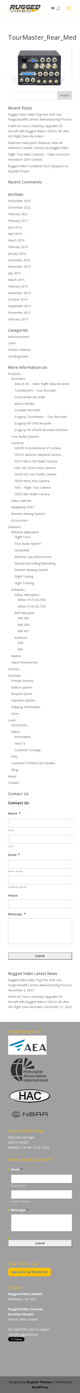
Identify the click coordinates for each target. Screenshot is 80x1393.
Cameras (17, 443)
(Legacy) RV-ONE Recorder (33, 423)
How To (20, 743)
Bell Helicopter (25, 613)
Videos (15, 732)
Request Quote (21, 694)
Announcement (18, 337)
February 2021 (18, 214)
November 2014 (19, 293)
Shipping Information (25, 707)
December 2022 (19, 207)
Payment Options (23, 700)
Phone (13, 896)
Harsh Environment (24, 662)
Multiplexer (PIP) (22, 507)
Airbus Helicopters (27, 595)
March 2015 (16, 280)
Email (14, 855)
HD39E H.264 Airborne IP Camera (38, 448)
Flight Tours (23, 537)
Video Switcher (21, 501)
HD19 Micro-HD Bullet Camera (36, 461)
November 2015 (19, 266)
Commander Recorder (30, 397)
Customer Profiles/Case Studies (33, 763)
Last (10, 846)
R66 (20, 649)
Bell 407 (23, 631)
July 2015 (14, 273)
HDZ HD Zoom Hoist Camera (35, 468)
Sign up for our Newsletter (29, 1272)
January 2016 (17, 253)
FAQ (14, 756)
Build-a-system (21, 687)
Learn (12, 343)
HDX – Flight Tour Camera (33, 487)
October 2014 (17, 299)
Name (14, 813)
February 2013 (18, 319)
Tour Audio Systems (25, 436)
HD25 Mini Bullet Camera (32, 494)
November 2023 (19, 201)
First (11, 830)
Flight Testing (24, 576)
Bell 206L (24, 625)
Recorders (18, 379)
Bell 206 (23, 618)
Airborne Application (25, 532)
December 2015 (19, 260)
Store (15, 714)
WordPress (40, 1387)
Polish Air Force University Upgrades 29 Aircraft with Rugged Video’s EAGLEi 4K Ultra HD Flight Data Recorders (38, 131)
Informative (23, 737)
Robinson (21, 638)
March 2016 (16, 240)
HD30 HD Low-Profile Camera (35, 474)
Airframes (18, 590)
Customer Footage (28, 750)
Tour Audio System (28, 544)
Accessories (19, 520)
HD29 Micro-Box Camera (32, 481)
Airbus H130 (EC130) (32, 606)
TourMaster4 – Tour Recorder (35, 390)
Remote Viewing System (28, 514)
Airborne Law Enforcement (33, 557)
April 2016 (15, 234)
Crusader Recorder (27, 410)
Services (13, 669)
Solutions (14, 527)
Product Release (19, 350)
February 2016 (18, 247)
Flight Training (24, 583)
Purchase (14, 676)
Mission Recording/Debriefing (35, 563)
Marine (16, 656)
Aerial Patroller (25, 404)
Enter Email (15, 871)
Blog (14, 770)
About (12, 776)
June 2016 (15, 227)
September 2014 (19, 306)
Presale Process (22, 681)
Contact (13, 783)
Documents (19, 725)
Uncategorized (18, 356)
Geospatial (22, 550)
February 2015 (18, 286)
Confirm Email (17, 887)
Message (17, 914)
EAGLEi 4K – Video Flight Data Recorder (42, 384)
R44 (20, 643)
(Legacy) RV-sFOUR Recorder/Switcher (41, 430)
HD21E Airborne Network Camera (38, 455)
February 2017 (18, 221)
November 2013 (19, 313)
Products (14, 374)
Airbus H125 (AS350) (32, 600)
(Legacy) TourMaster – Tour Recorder (41, 417)
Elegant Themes (39, 1382)
